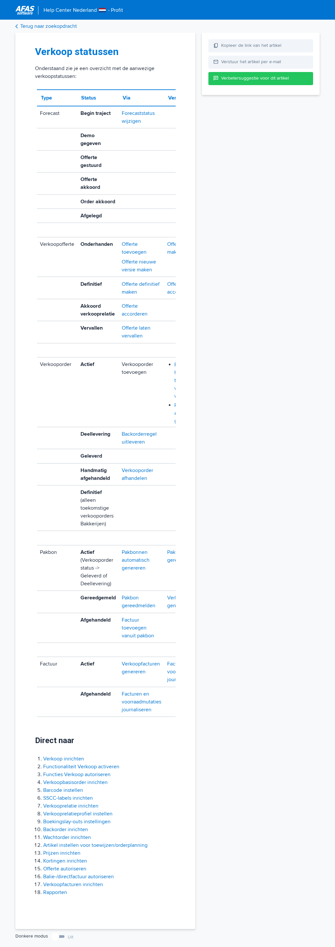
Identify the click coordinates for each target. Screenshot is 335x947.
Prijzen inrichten (61, 853)
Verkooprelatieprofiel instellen (78, 813)
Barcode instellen (63, 790)
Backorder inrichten (65, 829)
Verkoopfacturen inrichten (73, 884)
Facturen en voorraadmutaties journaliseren (141, 702)
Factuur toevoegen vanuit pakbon (138, 628)
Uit (70, 937)
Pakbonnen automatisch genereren (136, 560)
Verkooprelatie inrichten (70, 806)
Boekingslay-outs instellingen (77, 821)
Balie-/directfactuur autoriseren (78, 876)
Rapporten (55, 892)
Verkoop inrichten (63, 759)
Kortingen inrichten (65, 861)
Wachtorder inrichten (67, 837)
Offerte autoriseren (64, 868)
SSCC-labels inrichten (68, 798)
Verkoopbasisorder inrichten (75, 782)
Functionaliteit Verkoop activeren (81, 766)
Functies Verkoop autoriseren (77, 774)
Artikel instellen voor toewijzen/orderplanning (95, 845)
